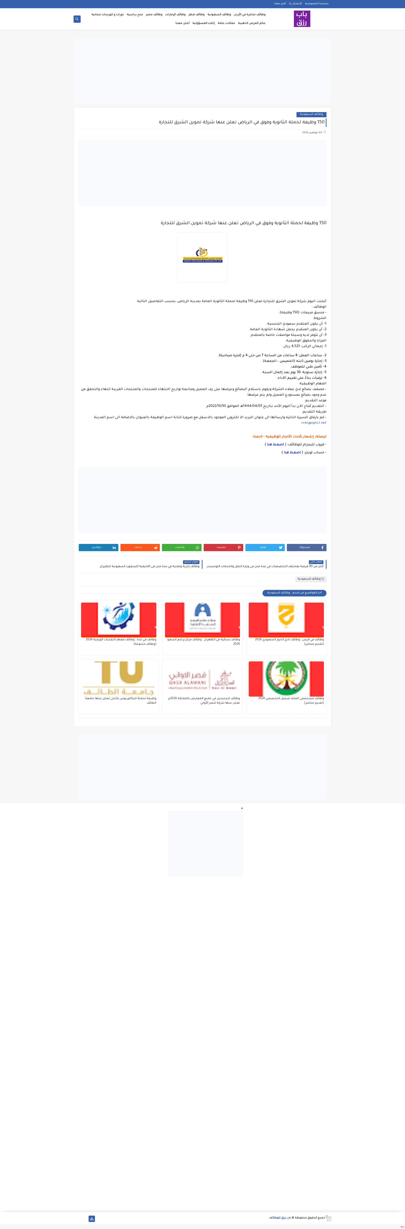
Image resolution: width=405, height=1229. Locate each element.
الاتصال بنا (295, 3)
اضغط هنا (275, 445)
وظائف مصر (154, 14)
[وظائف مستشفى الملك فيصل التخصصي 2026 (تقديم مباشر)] (286, 679)
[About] (84, 1219)
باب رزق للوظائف (280, 1218)
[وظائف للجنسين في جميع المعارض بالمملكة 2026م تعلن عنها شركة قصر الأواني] (202, 679)
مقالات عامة (226, 23)
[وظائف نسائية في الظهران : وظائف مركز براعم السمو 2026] (202, 620)
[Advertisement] (202, 71)
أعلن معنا (280, 3)
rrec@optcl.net (313, 423)
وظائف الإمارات (175, 14)
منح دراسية (135, 14)
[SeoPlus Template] (328, 1218)
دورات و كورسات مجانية (107, 14)
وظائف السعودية (219, 14)
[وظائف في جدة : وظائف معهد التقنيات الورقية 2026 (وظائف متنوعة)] (118, 620)
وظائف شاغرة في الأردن (250, 14)
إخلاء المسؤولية (203, 23)
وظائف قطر (196, 14)
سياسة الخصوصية (317, 3)
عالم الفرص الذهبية (252, 23)
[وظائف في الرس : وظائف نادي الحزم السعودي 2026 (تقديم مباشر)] (286, 620)
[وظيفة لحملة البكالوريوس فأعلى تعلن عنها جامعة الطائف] (118, 679)
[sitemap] (92, 1219)
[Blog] (77, 1219)
